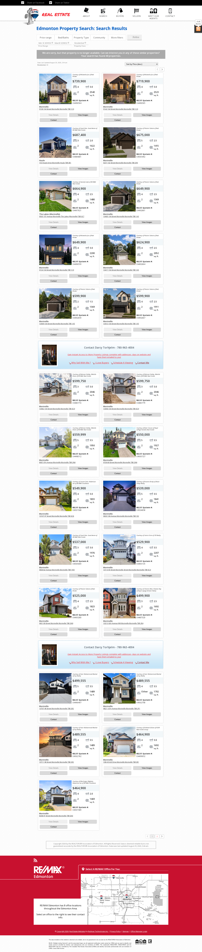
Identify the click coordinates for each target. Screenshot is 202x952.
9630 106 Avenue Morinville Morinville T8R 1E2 (121, 516)
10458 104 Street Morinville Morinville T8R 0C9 (121, 409)
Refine (136, 37)
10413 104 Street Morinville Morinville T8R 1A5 (121, 324)
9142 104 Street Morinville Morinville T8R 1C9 (120, 109)
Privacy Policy (115, 931)
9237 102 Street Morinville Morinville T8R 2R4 (120, 163)
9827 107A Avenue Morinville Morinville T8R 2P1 (121, 708)
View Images (83, 115)
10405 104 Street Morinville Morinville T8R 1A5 (121, 216)
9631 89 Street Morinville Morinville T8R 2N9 (56, 623)
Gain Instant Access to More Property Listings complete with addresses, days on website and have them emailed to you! (109, 355)
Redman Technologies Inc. (98, 931)
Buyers (120, 16)
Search (103, 16)
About (86, 16)
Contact (170, 16)
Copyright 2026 (63, 931)
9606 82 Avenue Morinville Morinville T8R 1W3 (57, 570)
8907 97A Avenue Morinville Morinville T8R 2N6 (57, 462)
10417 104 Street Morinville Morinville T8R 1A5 (121, 270)
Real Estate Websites (77, 931)
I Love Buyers (101, 362)
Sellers (137, 16)
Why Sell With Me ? (81, 362)
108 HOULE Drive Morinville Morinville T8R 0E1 (121, 762)
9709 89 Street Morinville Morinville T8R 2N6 (120, 462)
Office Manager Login (139, 931)
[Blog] (198, 29)
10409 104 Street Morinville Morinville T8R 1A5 (57, 324)
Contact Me (143, 362)
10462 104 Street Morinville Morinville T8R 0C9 (57, 409)
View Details (54, 115)
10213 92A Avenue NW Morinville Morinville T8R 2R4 (123, 623)
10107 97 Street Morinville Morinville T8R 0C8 (56, 516)
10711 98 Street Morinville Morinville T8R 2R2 (56, 762)
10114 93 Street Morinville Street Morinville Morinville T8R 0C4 (127, 570)
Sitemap (125, 931)
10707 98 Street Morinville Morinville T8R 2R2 (56, 708)
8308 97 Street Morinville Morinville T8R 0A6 (56, 816)
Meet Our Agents (153, 17)
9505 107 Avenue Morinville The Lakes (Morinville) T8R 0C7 (61, 216)
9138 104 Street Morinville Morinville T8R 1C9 (56, 109)
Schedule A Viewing (123, 362)
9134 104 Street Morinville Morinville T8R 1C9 (56, 270)
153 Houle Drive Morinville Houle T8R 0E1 (55, 163)
